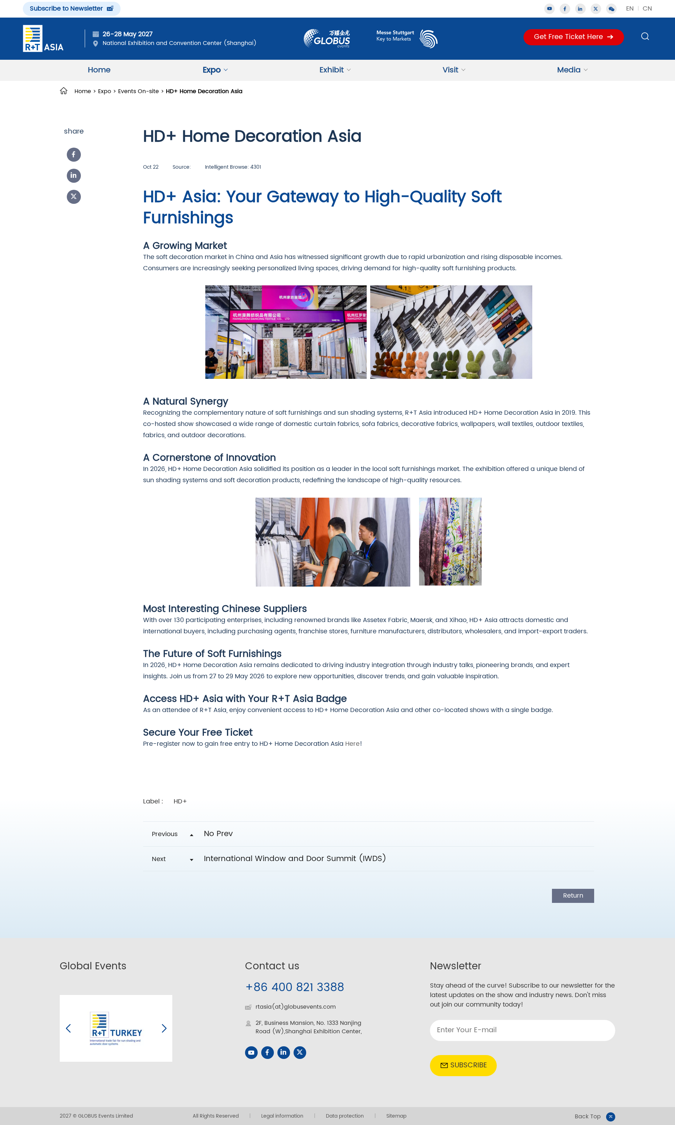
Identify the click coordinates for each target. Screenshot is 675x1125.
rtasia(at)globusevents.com (296, 1006)
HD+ (180, 801)
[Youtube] (251, 1052)
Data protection (345, 1116)
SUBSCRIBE (468, 1065)
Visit (450, 70)
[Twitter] (596, 9)
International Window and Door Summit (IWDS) (295, 858)
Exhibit (332, 70)
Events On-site (138, 91)
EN (630, 9)
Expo (212, 70)
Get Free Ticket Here (568, 37)
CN (647, 9)
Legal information (282, 1116)
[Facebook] (74, 155)
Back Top (588, 1116)
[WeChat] (611, 9)
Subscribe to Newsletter (66, 9)
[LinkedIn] (74, 176)
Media (569, 70)
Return (573, 896)
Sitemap (396, 1116)
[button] (68, 1028)
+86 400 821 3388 (294, 987)
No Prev (218, 833)
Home (99, 70)
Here (352, 744)
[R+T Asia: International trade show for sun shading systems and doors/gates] (43, 38)
